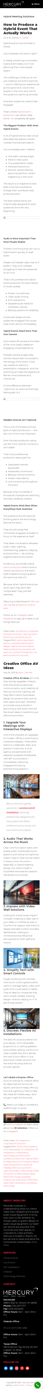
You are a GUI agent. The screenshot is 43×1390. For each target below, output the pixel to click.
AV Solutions (21, 631)
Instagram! (12, 1131)
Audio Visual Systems (27, 1146)
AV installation (28, 1150)
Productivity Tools (11, 1180)
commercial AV (22, 1156)
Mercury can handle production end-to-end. (21, 605)
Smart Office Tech (29, 1180)
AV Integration (22, 1140)
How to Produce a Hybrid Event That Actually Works (20, 28)
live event (26, 649)
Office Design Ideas (25, 1174)
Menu (37, 4)
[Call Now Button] (37, 1385)
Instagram (22, 615)
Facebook (8, 618)
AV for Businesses (11, 1150)
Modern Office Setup (23, 1171)
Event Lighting (23, 634)
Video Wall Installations (14, 1183)
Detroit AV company (21, 1162)
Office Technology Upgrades (17, 1177)
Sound (28, 637)
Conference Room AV (13, 1159)
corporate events (19, 643)
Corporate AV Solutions (14, 1143)
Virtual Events (10, 1258)
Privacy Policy (32, 1385)
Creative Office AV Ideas (20, 665)
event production (12, 567)
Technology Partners (14, 1276)
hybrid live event (19, 646)
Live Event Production (22, 652)
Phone (6, 1328)
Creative (7, 1271)
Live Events (18, 637)
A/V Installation (11, 1267)
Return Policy (19, 1385)
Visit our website (15, 1124)
